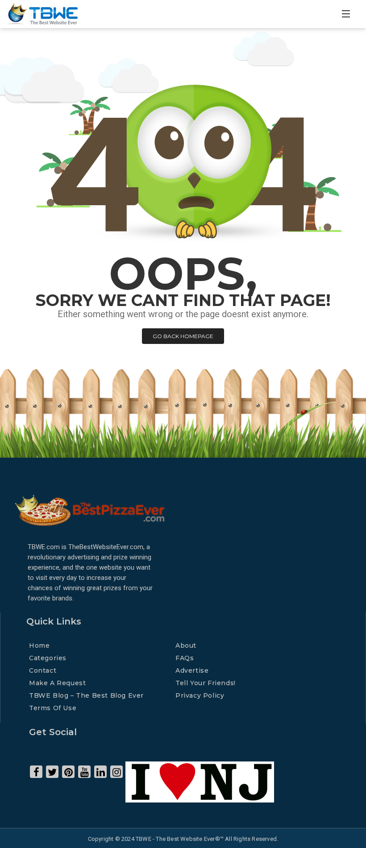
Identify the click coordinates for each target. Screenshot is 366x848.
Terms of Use (52, 708)
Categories (48, 658)
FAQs (184, 658)
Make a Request (57, 683)
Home (39, 645)
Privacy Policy (199, 695)
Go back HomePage (183, 336)
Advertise (191, 670)
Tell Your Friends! (205, 683)
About (185, 645)
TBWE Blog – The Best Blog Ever (86, 695)
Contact (42, 670)
